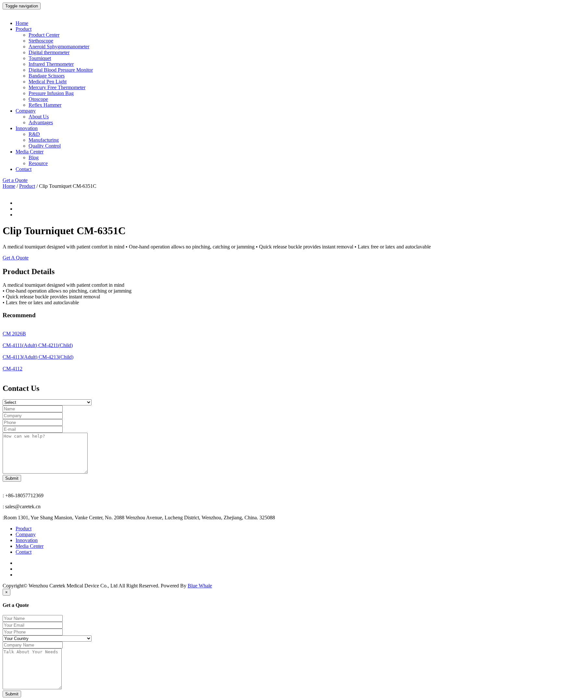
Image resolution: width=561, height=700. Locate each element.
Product (27, 186)
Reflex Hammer (45, 105)
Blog (34, 157)
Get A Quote (16, 257)
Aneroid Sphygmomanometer (59, 46)
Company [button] (26, 111)
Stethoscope (41, 40)
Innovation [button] (27, 128)
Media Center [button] (30, 151)
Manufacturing (44, 140)
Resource (38, 163)
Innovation (27, 540)
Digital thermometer (49, 52)
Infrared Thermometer (51, 64)
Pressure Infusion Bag (51, 93)
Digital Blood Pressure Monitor (61, 70)
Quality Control (45, 146)
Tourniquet (40, 58)
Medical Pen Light (48, 81)
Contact (23, 169)
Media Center (30, 546)
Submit (12, 694)
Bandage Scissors (47, 75)
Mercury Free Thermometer (57, 87)
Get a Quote (15, 180)
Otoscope (38, 99)
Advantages (41, 122)
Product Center (44, 35)
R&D (34, 134)
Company (26, 534)
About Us (39, 116)
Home (22, 23)
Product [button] (23, 29)
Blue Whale (200, 585)
